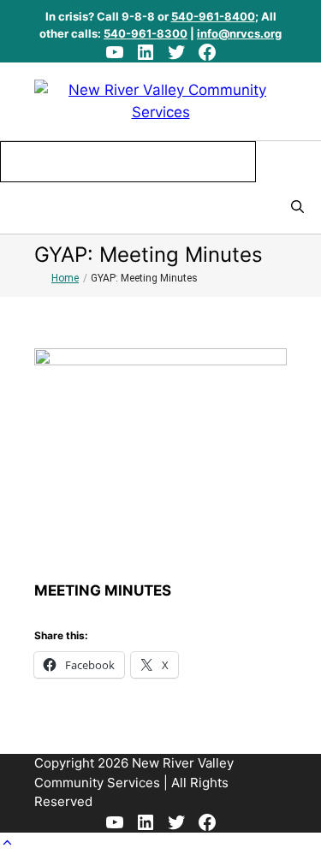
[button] (7, 842)
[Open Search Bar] (297, 208)
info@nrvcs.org (239, 33)
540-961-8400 (213, 16)
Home (65, 278)
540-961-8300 (145, 33)
